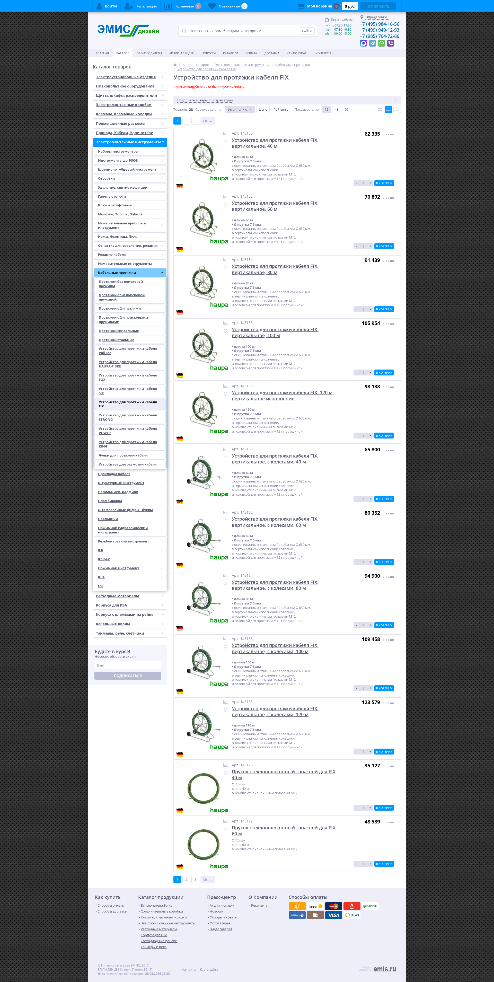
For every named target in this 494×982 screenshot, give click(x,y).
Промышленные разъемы (120, 123)
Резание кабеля (112, 254)
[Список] (388, 109)
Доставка (271, 53)
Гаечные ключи (112, 196)
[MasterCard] (315, 906)
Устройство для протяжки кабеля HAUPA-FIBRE (128, 364)
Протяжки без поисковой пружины (121, 283)
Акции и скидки (181, 53)
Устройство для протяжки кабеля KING (128, 444)
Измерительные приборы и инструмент (122, 225)
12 (326, 109)
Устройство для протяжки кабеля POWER (128, 430)
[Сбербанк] (315, 915)
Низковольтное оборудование (125, 86)
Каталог (122, 53)
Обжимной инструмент (118, 568)
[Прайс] (397, 109)
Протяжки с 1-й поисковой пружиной (122, 297)
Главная (102, 53)
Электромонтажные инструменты (128, 141)
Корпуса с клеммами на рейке (124, 614)
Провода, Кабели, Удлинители (124, 132)
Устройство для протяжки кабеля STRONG (128, 417)
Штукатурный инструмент (121, 482)
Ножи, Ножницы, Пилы (118, 236)
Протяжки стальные (116, 339)
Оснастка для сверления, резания (128, 245)
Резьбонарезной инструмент (123, 541)
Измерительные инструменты (125, 263)
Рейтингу (281, 109)
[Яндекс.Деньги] (351, 906)
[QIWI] (370, 906)
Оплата (251, 53)
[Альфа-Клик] (297, 915)
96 (346, 109)
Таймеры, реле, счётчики (120, 633)
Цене (263, 109)
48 (336, 109)
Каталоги (230, 53)
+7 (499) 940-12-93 (379, 30)
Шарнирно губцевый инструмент (127, 169)
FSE (100, 586)
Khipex (104, 559)
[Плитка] (379, 109)
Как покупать (297, 53)
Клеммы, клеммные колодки (124, 113)
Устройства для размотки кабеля (128, 464)
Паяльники (108, 518)
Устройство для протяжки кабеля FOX (128, 377)
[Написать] (363, 42)
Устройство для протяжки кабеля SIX (128, 390)
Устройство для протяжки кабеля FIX (128, 404)
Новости (209, 53)
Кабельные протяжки (117, 272)
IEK (100, 550)
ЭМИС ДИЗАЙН (365, 968)
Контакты (323, 53)
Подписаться (128, 675)
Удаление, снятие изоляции (122, 187)
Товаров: (180, 109)
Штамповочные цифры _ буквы (125, 509)
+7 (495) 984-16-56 (379, 24)
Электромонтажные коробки (124, 104)
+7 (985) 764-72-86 (379, 36)
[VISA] (297, 906)
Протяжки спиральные (119, 330)
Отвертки (106, 178)
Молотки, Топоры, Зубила (120, 214)
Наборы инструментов (118, 151)
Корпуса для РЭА (111, 605)
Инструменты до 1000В (118, 160)
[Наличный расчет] (333, 915)
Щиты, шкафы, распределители (126, 95)
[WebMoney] (333, 906)
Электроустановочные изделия (126, 76)
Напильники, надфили (118, 491)
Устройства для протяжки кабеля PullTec (128, 350)
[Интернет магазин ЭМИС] (175, 64)
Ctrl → (207, 120)
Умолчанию (237, 109)
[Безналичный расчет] (351, 915)
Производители (149, 53)
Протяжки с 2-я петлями (120, 308)
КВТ (101, 577)
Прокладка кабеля (114, 473)
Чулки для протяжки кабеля (123, 455)
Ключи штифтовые (115, 205)
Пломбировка (110, 500)
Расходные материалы (117, 595)
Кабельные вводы (113, 623)
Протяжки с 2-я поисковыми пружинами (123, 319)
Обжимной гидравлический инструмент (123, 529)
